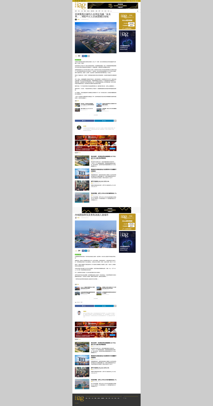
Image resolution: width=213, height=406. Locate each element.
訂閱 (75, 0)
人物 (82, 11)
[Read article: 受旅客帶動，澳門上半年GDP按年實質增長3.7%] (99, 110)
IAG (77, 403)
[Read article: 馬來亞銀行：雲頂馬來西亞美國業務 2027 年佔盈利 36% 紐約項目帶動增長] (77, 105)
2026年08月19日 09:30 (106, 289)
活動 (96, 11)
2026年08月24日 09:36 (97, 159)
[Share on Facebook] (83, 56)
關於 (79, 0)
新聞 (76, 11)
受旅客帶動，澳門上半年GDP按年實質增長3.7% (109, 109)
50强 (108, 11)
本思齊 (78, 19)
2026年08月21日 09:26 (84, 289)
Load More (96, 298)
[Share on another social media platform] (88, 56)
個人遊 (78, 302)
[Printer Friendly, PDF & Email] (78, 59)
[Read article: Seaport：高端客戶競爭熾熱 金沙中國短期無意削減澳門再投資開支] (77, 288)
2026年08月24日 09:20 (97, 172)
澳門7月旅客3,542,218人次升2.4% (87, 108)
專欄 (85, 11)
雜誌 (77, 0)
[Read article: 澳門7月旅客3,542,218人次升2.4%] (77, 110)
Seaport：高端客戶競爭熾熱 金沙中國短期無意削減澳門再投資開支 (88, 288)
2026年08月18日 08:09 (106, 294)
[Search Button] (137, 11)
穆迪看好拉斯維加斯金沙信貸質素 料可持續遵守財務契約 (109, 104)
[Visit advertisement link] (113, 6)
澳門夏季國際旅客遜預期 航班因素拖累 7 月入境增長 (109, 293)
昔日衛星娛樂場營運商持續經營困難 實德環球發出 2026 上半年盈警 (88, 293)
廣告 (85, 0)
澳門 (99, 11)
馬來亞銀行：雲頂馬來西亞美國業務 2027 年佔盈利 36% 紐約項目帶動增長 (87, 104)
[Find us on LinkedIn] (129, 1)
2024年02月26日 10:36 (84, 19)
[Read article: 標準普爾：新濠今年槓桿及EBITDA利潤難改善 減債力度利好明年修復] (99, 288)
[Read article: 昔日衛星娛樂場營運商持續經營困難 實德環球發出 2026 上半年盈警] (77, 293)
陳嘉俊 (78, 217)
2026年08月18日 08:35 (84, 294)
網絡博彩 (92, 11)
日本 (102, 11)
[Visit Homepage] (80, 5)
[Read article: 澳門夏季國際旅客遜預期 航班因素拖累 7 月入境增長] (99, 293)
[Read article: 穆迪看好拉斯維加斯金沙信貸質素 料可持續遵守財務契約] (99, 105)
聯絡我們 (82, 0)
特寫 (79, 11)
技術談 (88, 11)
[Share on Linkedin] (86, 56)
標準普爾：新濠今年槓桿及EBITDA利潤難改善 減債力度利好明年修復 (109, 288)
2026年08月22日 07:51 (97, 381)
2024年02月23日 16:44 (84, 217)
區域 (105, 11)
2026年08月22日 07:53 (84, 109)
